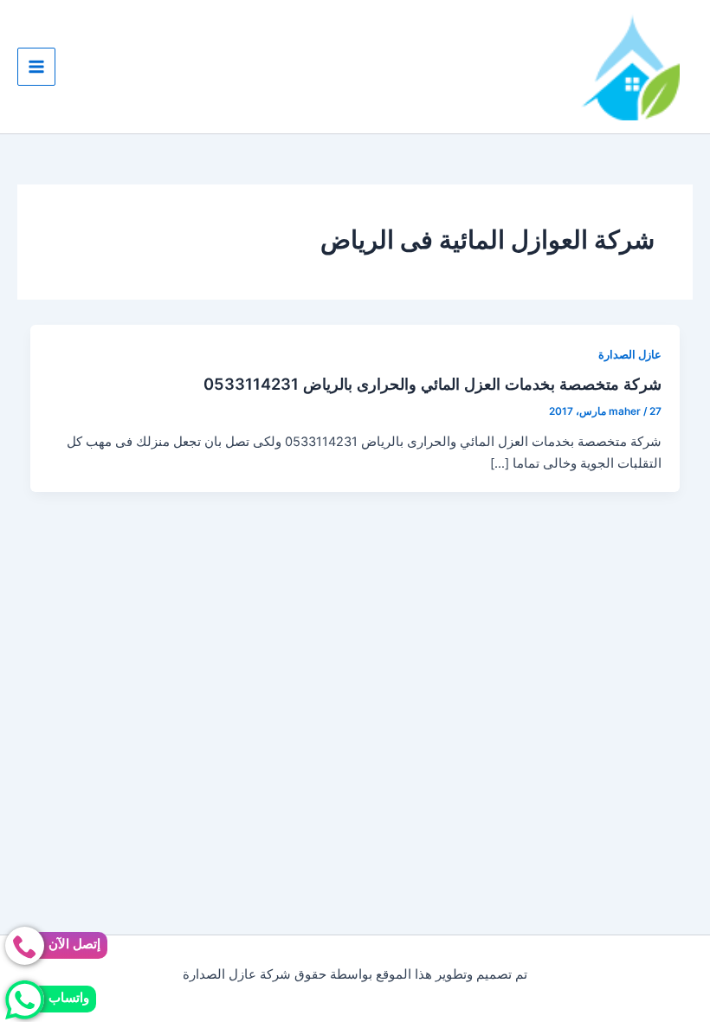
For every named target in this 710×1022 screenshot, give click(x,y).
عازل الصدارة (630, 354)
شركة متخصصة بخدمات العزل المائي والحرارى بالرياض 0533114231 (432, 383)
